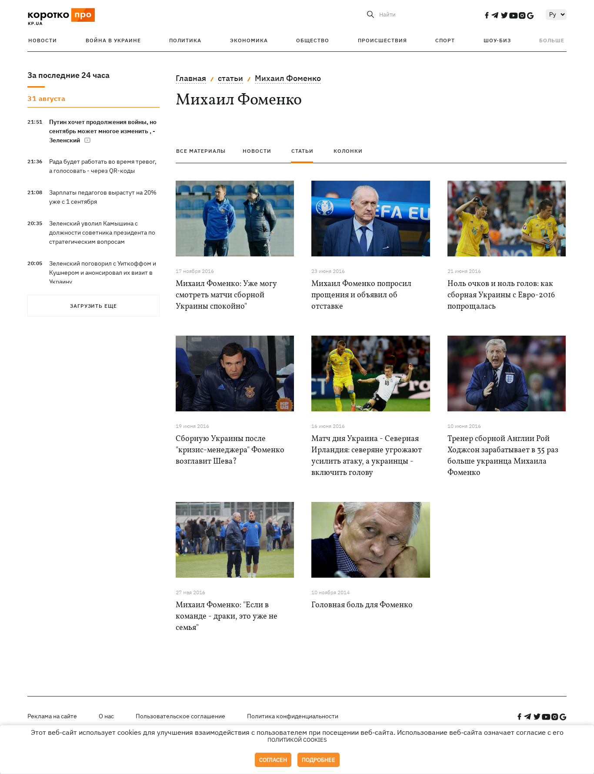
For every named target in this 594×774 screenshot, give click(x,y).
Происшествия (382, 40)
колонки (348, 151)
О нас (106, 716)
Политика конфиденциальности (292, 716)
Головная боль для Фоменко (362, 605)
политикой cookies (297, 740)
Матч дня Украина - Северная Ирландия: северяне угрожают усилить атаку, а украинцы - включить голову (366, 456)
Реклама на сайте (52, 716)
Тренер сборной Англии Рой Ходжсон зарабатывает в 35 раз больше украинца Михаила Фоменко (502, 456)
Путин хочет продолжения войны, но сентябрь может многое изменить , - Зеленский (103, 131)
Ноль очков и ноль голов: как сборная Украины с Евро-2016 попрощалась (501, 295)
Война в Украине (113, 40)
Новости (42, 40)
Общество (312, 40)
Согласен (273, 760)
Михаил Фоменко (288, 78)
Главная (191, 78)
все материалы (201, 151)
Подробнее (318, 760)
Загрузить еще (93, 306)
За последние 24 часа (68, 75)
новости (257, 151)
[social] (486, 15)
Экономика (249, 40)
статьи (230, 78)
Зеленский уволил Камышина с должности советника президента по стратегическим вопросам (102, 232)
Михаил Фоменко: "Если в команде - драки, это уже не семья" (226, 616)
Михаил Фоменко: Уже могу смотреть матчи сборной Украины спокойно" (226, 295)
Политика (185, 40)
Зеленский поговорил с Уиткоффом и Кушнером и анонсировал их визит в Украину (102, 272)
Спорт (445, 40)
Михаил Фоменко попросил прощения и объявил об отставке (361, 295)
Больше (551, 40)
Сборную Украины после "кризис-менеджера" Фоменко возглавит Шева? (230, 450)
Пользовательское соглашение (180, 716)
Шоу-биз (497, 40)
